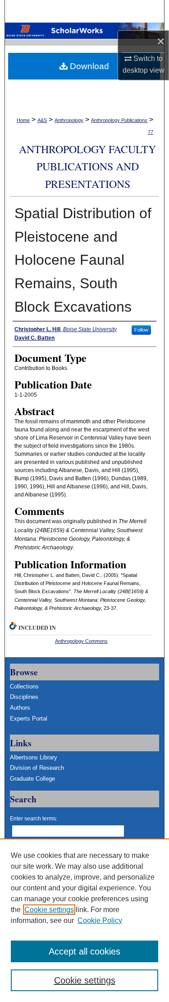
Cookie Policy (100, 920)
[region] (84, 920)
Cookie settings (49, 909)
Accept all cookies (84, 951)
